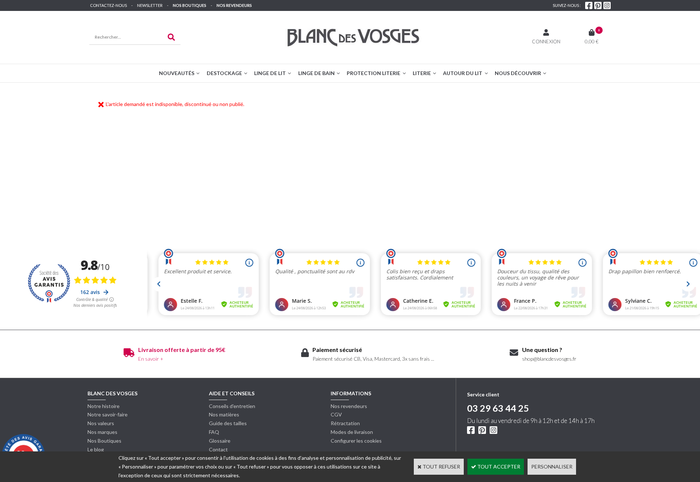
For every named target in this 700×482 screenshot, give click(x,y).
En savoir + (150, 359)
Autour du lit (462, 73)
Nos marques (102, 432)
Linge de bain (316, 73)
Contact (218, 449)
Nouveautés (176, 73)
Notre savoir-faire (108, 414)
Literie (422, 73)
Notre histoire (104, 406)
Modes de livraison (352, 432)
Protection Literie (373, 73)
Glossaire (219, 441)
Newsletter (150, 5)
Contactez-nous (108, 5)
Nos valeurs (101, 423)
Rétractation (345, 423)
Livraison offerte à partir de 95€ (181, 349)
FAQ (214, 432)
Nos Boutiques (189, 5)
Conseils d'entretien (232, 406)
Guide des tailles (228, 423)
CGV (336, 414)
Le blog (96, 449)
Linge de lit (270, 73)
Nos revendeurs (234, 5)
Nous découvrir (518, 73)
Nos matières (224, 414)
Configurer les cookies (356, 441)
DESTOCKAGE (224, 73)
